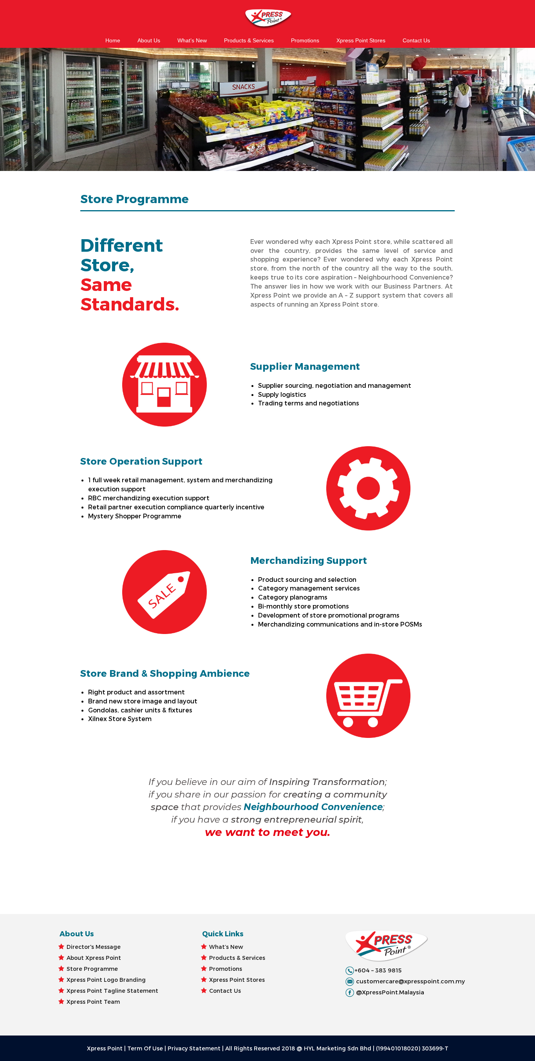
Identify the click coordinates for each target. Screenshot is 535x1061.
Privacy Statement (194, 1048)
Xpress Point (105, 1048)
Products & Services (249, 40)
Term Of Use (145, 1048)
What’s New (192, 40)
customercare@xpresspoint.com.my (410, 981)
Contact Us (416, 40)
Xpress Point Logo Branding (106, 979)
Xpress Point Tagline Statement (112, 990)
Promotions (305, 40)
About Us (148, 40)
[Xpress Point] (267, 20)
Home (112, 40)
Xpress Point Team (93, 1001)
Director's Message (94, 946)
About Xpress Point (94, 957)
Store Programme (92, 968)
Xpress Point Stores (360, 40)
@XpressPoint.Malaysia (390, 992)
